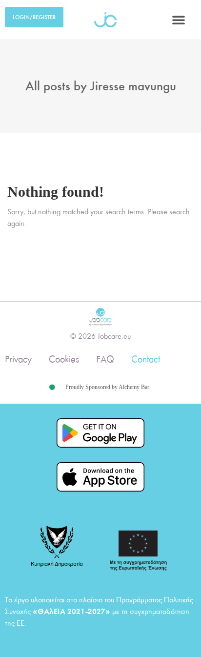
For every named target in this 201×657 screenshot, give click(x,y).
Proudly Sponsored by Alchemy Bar (107, 387)
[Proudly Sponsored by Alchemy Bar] (52, 387)
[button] (178, 19)
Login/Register (34, 17)
